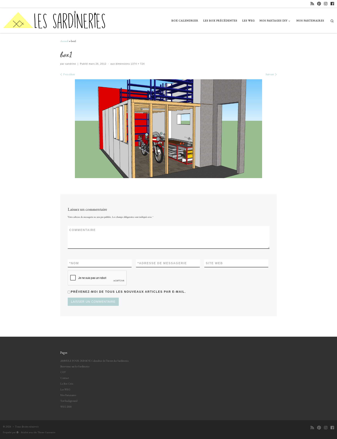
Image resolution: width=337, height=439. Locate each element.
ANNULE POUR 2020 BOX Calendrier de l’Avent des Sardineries (94, 360)
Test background (68, 400)
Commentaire (82, 230)
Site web (214, 263)
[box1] (168, 128)
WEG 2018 (65, 406)
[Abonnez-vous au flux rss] (312, 4)
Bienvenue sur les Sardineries (74, 366)
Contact (64, 378)
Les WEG (65, 389)
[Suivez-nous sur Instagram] (325, 4)
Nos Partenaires (68, 395)
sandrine (70, 63)
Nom (74, 263)
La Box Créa (66, 383)
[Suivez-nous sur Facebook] (332, 4)
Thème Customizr (47, 432)
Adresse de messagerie (162, 263)
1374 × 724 (137, 63)
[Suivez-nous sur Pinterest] (319, 4)
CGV (63, 372)
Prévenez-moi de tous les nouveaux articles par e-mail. (128, 291)
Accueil (64, 41)
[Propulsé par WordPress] (17, 432)
